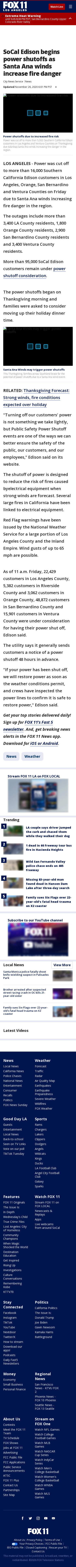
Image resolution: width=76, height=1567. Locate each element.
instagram (38, 1518)
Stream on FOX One (44, 1421)
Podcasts (9, 1355)
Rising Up (9, 1265)
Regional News (43, 1376)
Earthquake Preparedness (44, 1092)
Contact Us (10, 1485)
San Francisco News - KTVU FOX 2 (47, 1388)
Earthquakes (43, 1085)
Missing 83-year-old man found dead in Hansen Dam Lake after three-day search (48, 884)
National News (13, 1081)
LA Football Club (45, 1168)
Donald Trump (44, 1317)
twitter (30, 1518)
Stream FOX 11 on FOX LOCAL (47, 1204)
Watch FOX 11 (47, 1196)
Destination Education (10, 1253)
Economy (9, 1379)
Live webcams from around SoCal (47, 1226)
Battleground (43, 1337)
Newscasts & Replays (43, 1212)
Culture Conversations (12, 1276)
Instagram (10, 1317)
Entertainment (12, 1085)
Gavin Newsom (45, 1327)
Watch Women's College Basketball (47, 1478)
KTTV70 (8, 1292)
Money (9, 1373)
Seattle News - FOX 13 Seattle (44, 1407)
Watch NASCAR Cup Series (45, 1453)
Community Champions (10, 1237)
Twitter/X (9, 1337)
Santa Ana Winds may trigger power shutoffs (34, 369)
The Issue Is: (11, 1207)
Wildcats (40, 1154)
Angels (39, 1149)
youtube (46, 1518)
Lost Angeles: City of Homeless (15, 1228)
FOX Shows (10, 1443)
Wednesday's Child (15, 1217)
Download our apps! (12, 1348)
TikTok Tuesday (13, 1154)
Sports (41, 1118)
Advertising (10, 1452)
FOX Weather (43, 1108)
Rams (38, 1125)
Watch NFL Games (47, 1429)
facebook (22, 1518)
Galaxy (39, 1181)
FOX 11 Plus (11, 1480)
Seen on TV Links (14, 1144)
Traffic (39, 1071)
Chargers (41, 1129)
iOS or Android (44, 743)
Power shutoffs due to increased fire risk (31, 136)
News (28, 81)
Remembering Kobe (12, 1285)
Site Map (9, 1495)
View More (62, 965)
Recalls (7, 1095)
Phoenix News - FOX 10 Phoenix (45, 1398)
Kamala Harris (44, 1332)
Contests (9, 1425)
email (53, 1518)
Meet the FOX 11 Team (14, 1431)
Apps (38, 1219)
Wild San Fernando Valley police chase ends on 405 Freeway (45, 866)
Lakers (39, 1134)
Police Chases (12, 1076)
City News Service (13, 81)
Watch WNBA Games (44, 1487)
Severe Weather (45, 1099)
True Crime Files (14, 1222)
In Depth (9, 1212)
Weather (32, 756)
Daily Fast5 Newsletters (11, 1361)
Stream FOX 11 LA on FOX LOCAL (34, 776)
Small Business (13, 1384)
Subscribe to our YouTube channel (35, 920)
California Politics (46, 1308)
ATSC (6, 1475)
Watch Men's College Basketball (47, 1470)
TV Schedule (11, 1438)
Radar (39, 1076)
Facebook (9, 1313)
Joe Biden (41, 1322)
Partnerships (11, 1490)
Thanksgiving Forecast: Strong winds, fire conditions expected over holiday (36, 397)
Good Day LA (15, 1118)
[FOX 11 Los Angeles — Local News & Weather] (15, 6)
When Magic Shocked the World (15, 1245)
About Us (11, 1419)
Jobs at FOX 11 (13, 1448)
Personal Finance (14, 1389)
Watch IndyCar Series (44, 1461)
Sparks (39, 1186)
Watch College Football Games (45, 1436)
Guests (7, 1125)
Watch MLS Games (42, 1495)
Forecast (40, 1066)
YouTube (9, 1327)
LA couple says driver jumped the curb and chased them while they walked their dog (48, 832)
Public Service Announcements (14, 1469)
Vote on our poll (13, 1149)
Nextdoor (9, 1332)
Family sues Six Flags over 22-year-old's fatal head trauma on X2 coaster (48, 901)
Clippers (40, 1139)
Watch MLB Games (42, 1444)
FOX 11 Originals (14, 1202)
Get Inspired (11, 1260)
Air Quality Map (45, 1081)
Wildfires (40, 1104)
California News (13, 1071)
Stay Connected (13, 1304)
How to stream (13, 1342)
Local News (13, 964)
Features (11, 1196)
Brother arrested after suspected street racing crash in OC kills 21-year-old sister (24, 993)
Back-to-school (13, 1139)
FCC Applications (14, 1462)
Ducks (39, 1163)
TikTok (7, 1322)
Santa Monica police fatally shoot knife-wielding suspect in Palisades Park (26, 975)
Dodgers (40, 1144)
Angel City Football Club (47, 1174)
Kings (38, 1158)
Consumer (10, 1090)
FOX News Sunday (15, 1105)
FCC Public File (12, 1457)
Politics (8, 1100)
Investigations (12, 1270)
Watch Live (56, 6)
